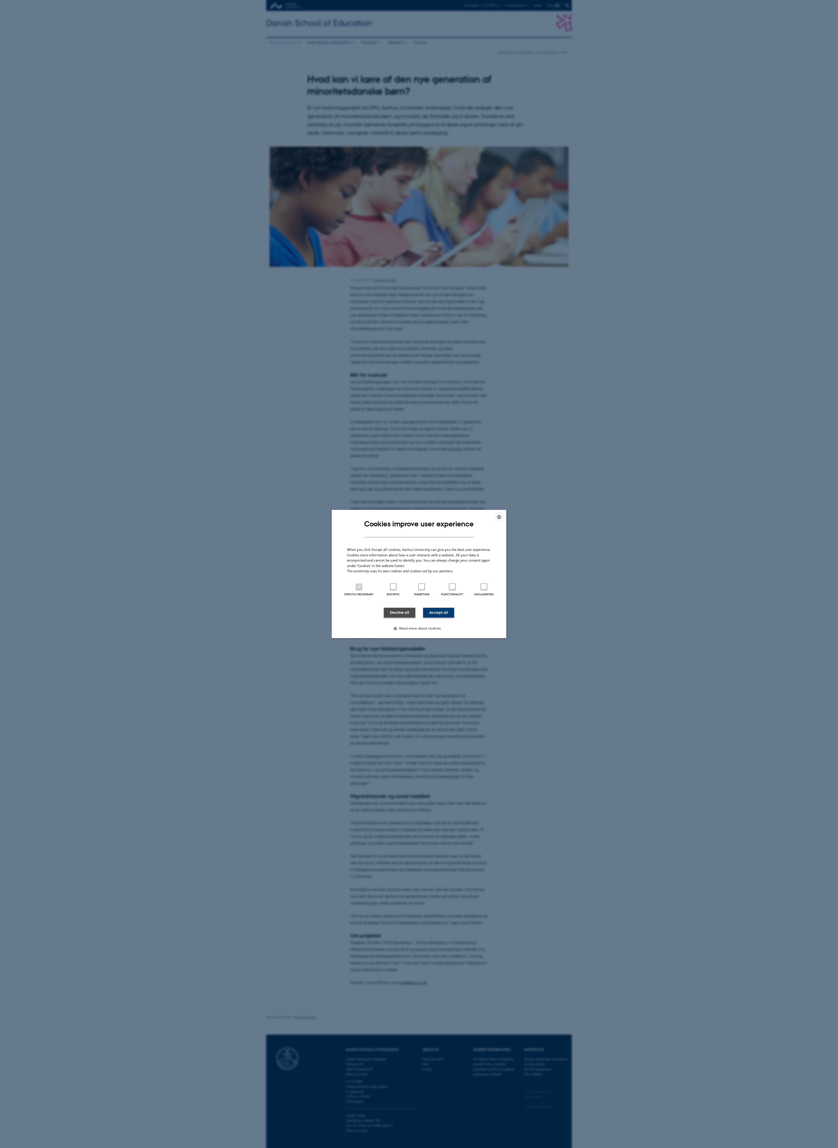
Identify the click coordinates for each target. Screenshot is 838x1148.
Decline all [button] (399, 612)
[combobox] (499, 517)
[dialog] (419, 574)
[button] (419, 628)
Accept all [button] (438, 612)
